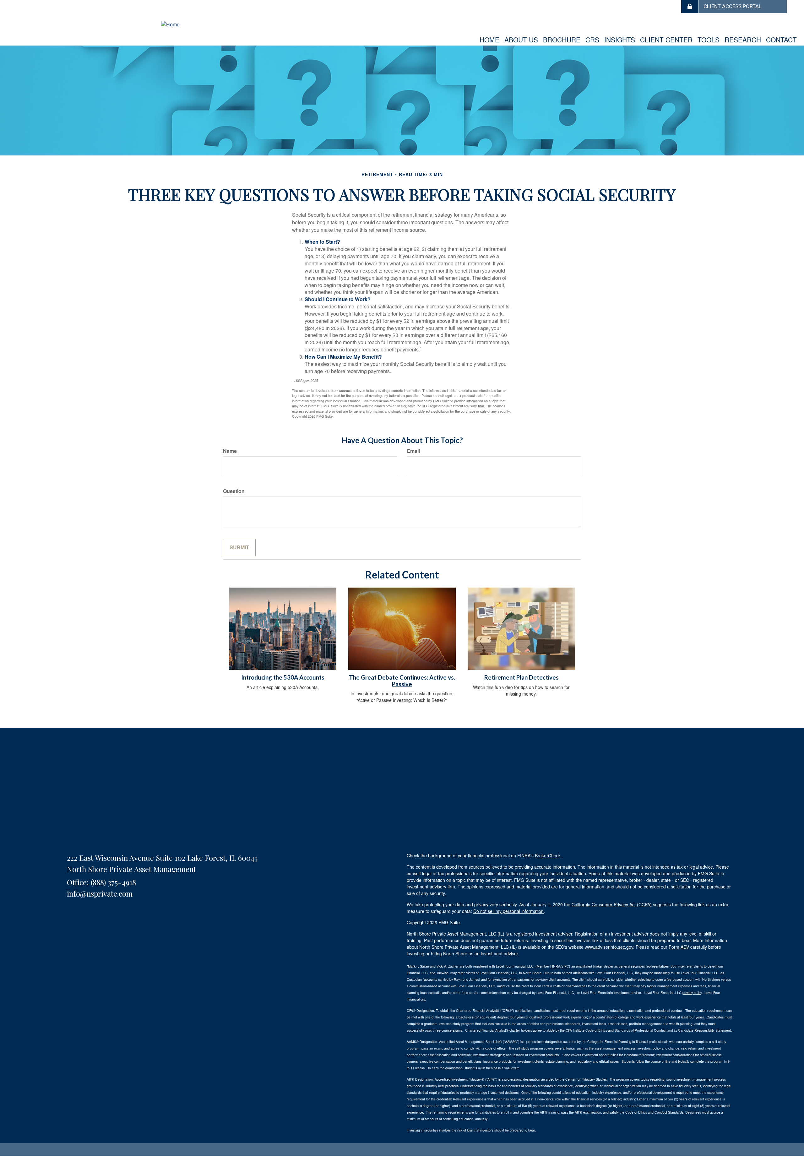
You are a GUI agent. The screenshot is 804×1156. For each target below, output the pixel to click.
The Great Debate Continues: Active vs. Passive (402, 680)
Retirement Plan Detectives (521, 677)
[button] (521, 39)
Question (234, 491)
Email (413, 451)
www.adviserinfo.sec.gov (609, 947)
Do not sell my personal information (508, 911)
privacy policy (692, 992)
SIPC (565, 966)
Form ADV (679, 947)
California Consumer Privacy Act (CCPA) (612, 904)
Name (230, 451)
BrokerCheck (548, 855)
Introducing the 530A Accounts (282, 677)
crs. (423, 999)
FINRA (555, 966)
